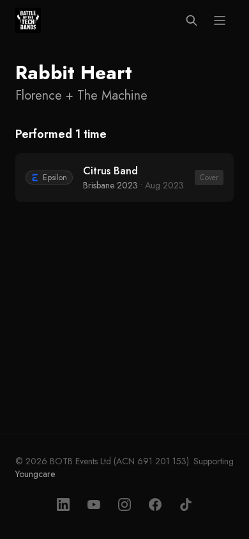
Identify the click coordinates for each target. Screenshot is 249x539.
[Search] (191, 20)
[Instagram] (124, 504)
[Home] (28, 20)
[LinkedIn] (63, 504)
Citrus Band (110, 170)
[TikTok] (186, 504)
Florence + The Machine (81, 96)
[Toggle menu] (220, 20)
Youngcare (35, 473)
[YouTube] (94, 504)
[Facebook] (155, 504)
